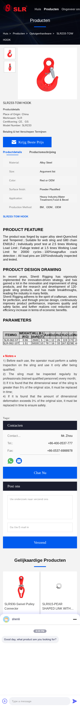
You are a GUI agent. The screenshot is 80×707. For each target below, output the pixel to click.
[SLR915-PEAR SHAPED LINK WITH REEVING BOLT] (59, 585)
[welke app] (10, 461)
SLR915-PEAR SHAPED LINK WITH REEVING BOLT (56, 606)
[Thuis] (15, 8)
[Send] (75, 701)
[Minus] (75, 619)
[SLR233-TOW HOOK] (47, 73)
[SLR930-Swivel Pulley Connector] (21, 585)
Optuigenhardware (41, 33)
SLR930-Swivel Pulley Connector (19, 606)
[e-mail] (19, 460)
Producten (51, 9)
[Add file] (4, 701)
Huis (38, 9)
